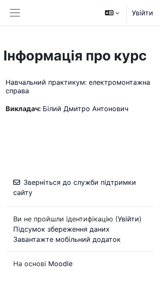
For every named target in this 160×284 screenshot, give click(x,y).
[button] (112, 13)
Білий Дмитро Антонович (85, 108)
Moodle (60, 263)
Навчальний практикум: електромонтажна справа (78, 86)
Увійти (142, 13)
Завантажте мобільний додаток (67, 239)
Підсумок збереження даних (61, 229)
